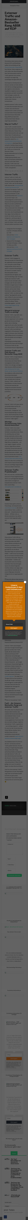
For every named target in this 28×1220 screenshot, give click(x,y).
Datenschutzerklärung (12, 635)
